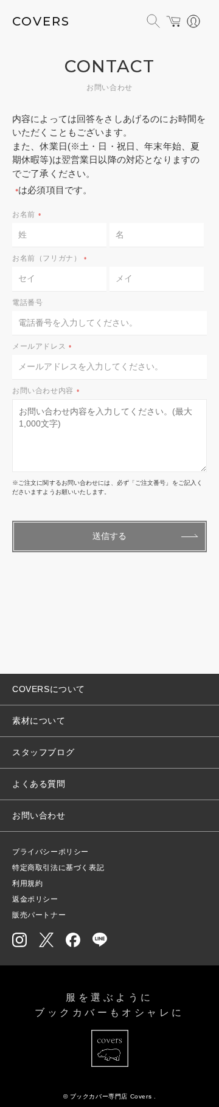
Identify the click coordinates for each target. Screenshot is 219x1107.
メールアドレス (42, 346)
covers (41, 21)
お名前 (26, 214)
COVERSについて (48, 689)
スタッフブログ (43, 752)
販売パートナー (39, 915)
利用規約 (27, 883)
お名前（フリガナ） (49, 258)
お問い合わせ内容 (45, 390)
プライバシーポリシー (50, 852)
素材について (39, 720)
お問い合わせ (39, 815)
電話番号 (27, 302)
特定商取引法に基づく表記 (58, 867)
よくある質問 (39, 784)
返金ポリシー (35, 899)
